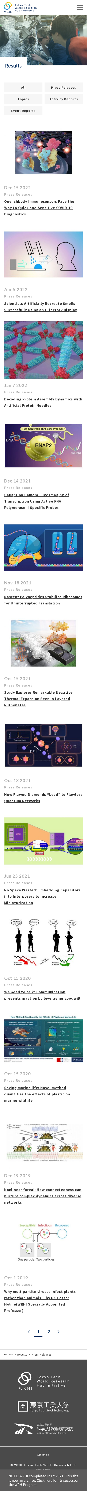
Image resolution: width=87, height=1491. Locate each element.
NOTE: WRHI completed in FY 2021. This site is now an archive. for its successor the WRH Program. (43, 1480)
